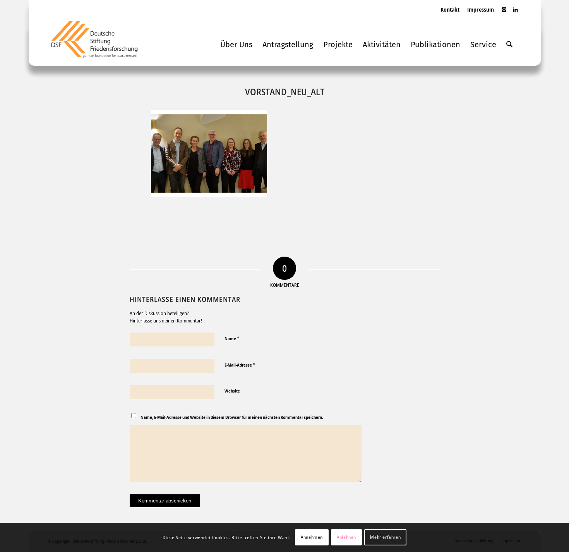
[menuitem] (450, 17)
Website (232, 391)
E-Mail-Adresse (240, 364)
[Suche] (509, 44)
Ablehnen (346, 537)
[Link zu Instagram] (504, 13)
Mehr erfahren (385, 537)
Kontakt (449, 9)
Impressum (480, 9)
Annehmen (312, 537)
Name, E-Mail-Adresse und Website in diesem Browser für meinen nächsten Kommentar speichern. (232, 417)
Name (232, 338)
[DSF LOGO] (100, 42)
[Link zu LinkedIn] (515, 13)
